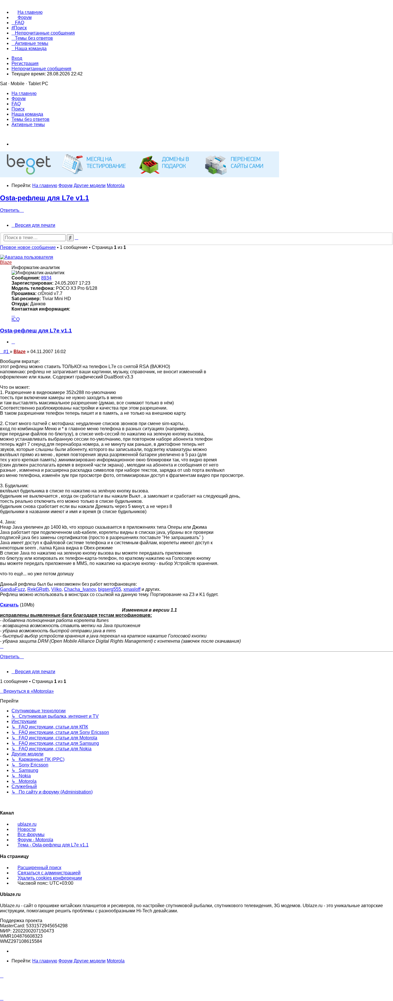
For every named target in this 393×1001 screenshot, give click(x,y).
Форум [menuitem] (19, 98)
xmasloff (131, 589)
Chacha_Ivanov (80, 589)
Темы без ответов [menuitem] (30, 119)
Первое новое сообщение (28, 247)
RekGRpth (38, 589)
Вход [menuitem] (17, 58)
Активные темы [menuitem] (28, 124)
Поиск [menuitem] (18, 108)
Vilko (56, 589)
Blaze (6, 262)
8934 (46, 277)
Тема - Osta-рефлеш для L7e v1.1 (53, 844)
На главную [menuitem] (24, 93)
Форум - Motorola (35, 839)
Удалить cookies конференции (50, 878)
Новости (27, 829)
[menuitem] (27, 12)
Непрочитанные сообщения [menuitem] (41, 68)
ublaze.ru (27, 824)
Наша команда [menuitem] (27, 114)
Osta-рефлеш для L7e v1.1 (44, 198)
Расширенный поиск (39, 867)
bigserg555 (109, 589)
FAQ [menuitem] (16, 103)
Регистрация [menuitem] (25, 63)
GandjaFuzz (12, 589)
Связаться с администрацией (49, 872)
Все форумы (31, 834)
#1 (6, 351)
